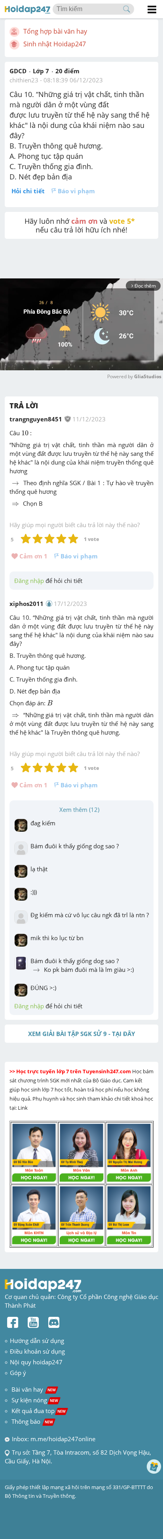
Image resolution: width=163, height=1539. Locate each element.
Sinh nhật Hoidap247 (54, 44)
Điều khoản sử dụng (37, 1351)
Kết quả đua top (38, 1411)
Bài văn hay (33, 1389)
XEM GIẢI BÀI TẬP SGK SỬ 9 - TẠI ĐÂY (81, 1034)
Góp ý (18, 1373)
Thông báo (32, 1421)
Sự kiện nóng (34, 1400)
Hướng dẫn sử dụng (37, 1341)
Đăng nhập (29, 581)
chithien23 (23, 80)
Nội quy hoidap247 (36, 1362)
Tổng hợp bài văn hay (55, 31)
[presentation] (24, 433)
